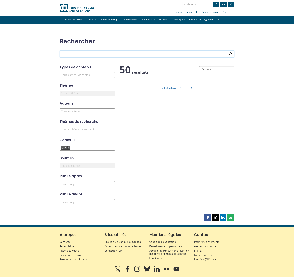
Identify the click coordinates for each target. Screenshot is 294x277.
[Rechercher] (230, 54)
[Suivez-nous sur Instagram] (137, 271)
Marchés (91, 19)
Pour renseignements (206, 242)
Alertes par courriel (205, 246)
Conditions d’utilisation (162, 242)
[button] (207, 217)
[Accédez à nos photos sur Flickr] (167, 271)
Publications (131, 19)
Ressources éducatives (73, 255)
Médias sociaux (203, 255)
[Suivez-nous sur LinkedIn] (157, 271)
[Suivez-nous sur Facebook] (128, 271)
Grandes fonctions (72, 19)
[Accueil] (77, 8)
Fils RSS (198, 250)
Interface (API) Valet (205, 259)
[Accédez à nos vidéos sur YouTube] (176, 271)
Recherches (148, 19)
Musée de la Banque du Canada (123, 242)
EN (223, 4)
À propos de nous (185, 12)
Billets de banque (110, 19)
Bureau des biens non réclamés (123, 246)
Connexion (113, 250)
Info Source (155, 258)
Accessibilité (67, 246)
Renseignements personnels (165, 246)
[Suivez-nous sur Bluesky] (147, 271)
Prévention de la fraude (73, 259)
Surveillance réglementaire (204, 19)
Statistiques (178, 19)
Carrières (227, 12)
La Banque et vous (208, 12)
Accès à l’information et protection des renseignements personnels (169, 252)
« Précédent (169, 88)
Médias (163, 19)
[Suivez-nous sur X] (118, 271)
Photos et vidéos (69, 250)
